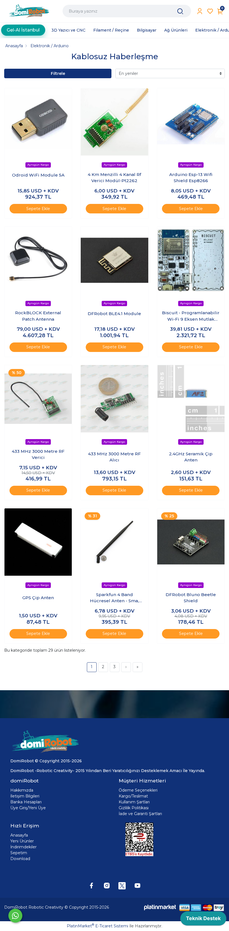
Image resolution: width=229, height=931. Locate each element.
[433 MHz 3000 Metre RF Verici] (38, 398)
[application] (203, 920)
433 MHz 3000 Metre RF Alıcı (114, 457)
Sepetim (18, 852)
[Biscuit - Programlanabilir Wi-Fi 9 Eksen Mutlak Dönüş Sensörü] (191, 260)
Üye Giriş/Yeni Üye (28, 807)
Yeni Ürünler (22, 841)
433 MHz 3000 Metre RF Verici (38, 454)
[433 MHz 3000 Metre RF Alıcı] (114, 398)
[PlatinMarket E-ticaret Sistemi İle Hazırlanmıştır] (160, 907)
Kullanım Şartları (134, 801)
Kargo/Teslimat (133, 796)
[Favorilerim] (210, 11)
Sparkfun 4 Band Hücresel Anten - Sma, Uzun (114, 598)
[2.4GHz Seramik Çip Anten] (191, 398)
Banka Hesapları (26, 801)
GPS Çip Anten (38, 597)
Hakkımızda (21, 790)
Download (20, 858)
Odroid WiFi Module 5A (38, 175)
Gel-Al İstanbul (23, 29)
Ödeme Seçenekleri (138, 790)
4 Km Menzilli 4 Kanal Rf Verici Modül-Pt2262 (114, 178)
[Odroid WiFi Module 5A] (38, 122)
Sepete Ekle (38, 208)
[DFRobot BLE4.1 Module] (114, 260)
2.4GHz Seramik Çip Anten (191, 457)
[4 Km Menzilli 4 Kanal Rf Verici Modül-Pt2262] (114, 122)
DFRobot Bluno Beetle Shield (191, 598)
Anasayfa (19, 835)
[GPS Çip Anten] (38, 542)
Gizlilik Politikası (134, 807)
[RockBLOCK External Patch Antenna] (38, 260)
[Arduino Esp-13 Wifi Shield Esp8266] (191, 122)
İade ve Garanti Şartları (140, 813)
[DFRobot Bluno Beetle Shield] (191, 542)
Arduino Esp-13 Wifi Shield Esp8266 (191, 178)
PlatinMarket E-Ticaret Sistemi (97, 925)
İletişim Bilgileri (24, 796)
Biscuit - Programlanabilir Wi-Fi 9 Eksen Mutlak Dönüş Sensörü (191, 316)
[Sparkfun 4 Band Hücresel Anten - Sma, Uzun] (114, 542)
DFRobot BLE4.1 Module (114, 313)
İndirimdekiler (23, 846)
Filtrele (58, 73)
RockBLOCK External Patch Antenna (38, 316)
